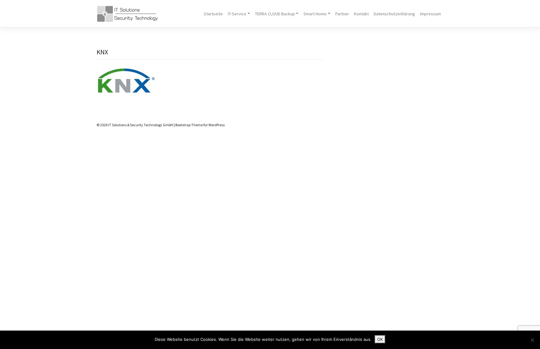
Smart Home (315, 14)
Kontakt (361, 14)
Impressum (430, 14)
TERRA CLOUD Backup (275, 14)
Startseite (213, 14)
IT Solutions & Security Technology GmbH (140, 124)
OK (380, 339)
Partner (342, 14)
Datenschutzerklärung (394, 14)
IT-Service (237, 14)
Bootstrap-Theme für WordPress (200, 124)
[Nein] (532, 340)
